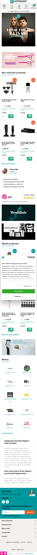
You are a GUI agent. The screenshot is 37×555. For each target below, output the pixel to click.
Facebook (3, 501)
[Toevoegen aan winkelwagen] (11, 116)
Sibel (10, 428)
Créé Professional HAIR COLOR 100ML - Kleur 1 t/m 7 (27, 143)
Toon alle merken (7, 433)
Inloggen (19, 8)
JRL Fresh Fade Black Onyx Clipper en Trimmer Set (8, 143)
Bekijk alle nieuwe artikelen (10, 334)
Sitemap (29, 542)
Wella (26, 428)
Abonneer (30, 512)
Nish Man (10, 414)
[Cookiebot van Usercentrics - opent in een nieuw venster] (27, 257)
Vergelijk (4, 112)
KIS (27, 386)
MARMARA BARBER (10, 400)
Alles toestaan (18, 291)
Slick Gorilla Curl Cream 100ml (27, 100)
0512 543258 (13, 173)
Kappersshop (20, 549)
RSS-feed (23, 542)
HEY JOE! (26, 372)
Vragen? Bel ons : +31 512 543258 (19, 11)
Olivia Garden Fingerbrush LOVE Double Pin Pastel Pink (9, 314)
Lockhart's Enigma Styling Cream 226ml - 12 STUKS (27, 314)
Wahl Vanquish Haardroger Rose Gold (9, 100)
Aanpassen (17, 296)
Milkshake (27, 399)
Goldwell (10, 372)
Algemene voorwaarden (12, 542)
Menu (4, 8)
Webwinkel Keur (29, 553)
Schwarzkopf (27, 414)
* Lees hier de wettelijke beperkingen (11, 515)
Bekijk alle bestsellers (8, 163)
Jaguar (10, 386)
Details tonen (28, 286)
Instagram (7, 501)
